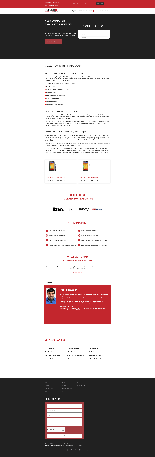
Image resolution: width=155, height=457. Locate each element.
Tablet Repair (94, 348)
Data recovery (82, 11)
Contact (106, 11)
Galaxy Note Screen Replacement (89, 177)
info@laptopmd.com (55, 5)
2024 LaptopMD (48, 443)
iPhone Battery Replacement (99, 359)
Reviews (90, 11)
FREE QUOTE (100, 3)
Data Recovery (94, 352)
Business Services (67, 388)
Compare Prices (84, 3)
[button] (73, 272)
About (96, 11)
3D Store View (76, 3)
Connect (64, 385)
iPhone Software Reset (52, 359)
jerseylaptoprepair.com (57, 443)
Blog (46, 382)
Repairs (74, 11)
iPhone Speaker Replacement (77, 359)
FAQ (77, 382)
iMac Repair (71, 352)
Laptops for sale (80, 385)
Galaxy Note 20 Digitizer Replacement (56, 177)
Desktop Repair (50, 352)
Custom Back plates (96, 355)
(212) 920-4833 (48, 5)
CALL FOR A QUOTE (53, 42)
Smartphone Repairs (74, 348)
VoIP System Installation (51, 392)
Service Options (49, 388)
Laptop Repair (50, 348)
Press (101, 11)
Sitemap (64, 392)
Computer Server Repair (53, 355)
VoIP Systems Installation (76, 355)
